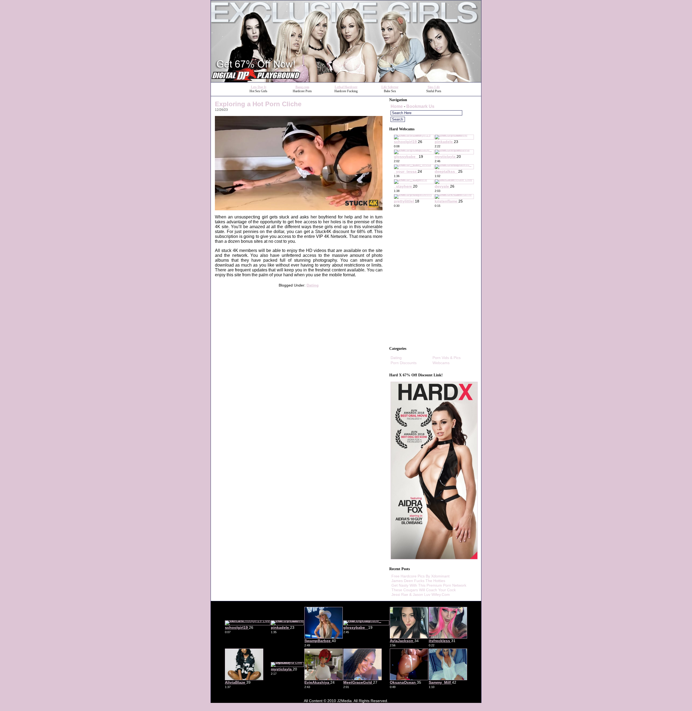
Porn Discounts (404, 363)
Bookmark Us (420, 106)
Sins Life (434, 87)
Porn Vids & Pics (446, 358)
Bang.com (302, 87)
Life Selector (389, 87)
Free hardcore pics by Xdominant (420, 576)
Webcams (441, 363)
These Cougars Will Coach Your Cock (423, 590)
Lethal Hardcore (346, 87)
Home (397, 106)
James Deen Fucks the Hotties (418, 581)
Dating (313, 285)
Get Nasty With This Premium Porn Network (428, 585)
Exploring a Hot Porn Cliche (258, 104)
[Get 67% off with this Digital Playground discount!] (346, 80)
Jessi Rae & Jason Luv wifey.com (420, 594)
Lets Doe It (258, 87)
